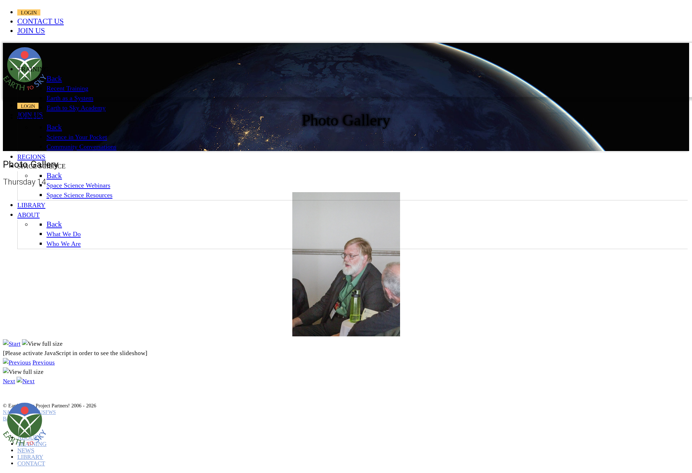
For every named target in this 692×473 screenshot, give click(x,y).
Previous (43, 362)
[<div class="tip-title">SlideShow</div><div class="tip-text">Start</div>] (12, 343)
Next (9, 381)
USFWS (47, 412)
